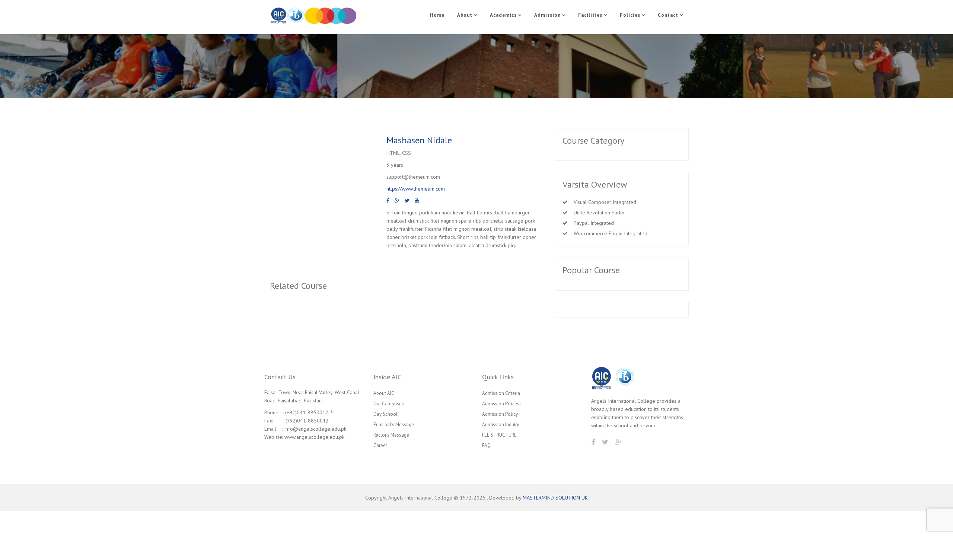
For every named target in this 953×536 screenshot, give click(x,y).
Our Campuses (388, 404)
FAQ (486, 445)
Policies (630, 15)
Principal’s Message (393, 424)
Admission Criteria (501, 393)
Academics (503, 15)
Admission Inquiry (500, 424)
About (464, 15)
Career (380, 445)
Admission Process (502, 404)
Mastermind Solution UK (555, 497)
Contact (668, 15)
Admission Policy (500, 414)
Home (437, 15)
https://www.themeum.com (415, 188)
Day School (385, 414)
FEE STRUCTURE (499, 435)
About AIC (383, 393)
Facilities (590, 15)
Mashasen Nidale (419, 140)
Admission (547, 15)
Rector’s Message (391, 435)
